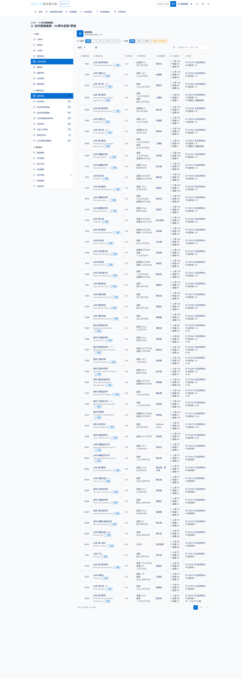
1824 (87, 317)
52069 (191, 325)
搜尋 (173, 4)
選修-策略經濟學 (100, 391)
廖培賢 (159, 231)
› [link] (206, 71)
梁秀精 (159, 155)
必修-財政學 (98, 240)
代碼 (132, 41)
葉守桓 (159, 555)
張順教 (159, 512)
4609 (86, 533)
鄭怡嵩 (159, 274)
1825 (87, 328)
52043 (191, 347)
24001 (191, 575)
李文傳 (159, 242)
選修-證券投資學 (100, 368)
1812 (87, 188)
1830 (86, 382)
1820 (87, 274)
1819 (87, 263)
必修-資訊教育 (99, 95)
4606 (86, 501)
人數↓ (139, 41)
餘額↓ (147, 41)
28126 (191, 478)
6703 (87, 576)
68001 (191, 543)
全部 (88, 41)
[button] (87, 12)
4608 (86, 523)
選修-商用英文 (99, 424)
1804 (86, 97)
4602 (86, 458)
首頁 (34, 23)
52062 (191, 446)
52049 (191, 62)
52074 (191, 402)
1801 (87, 64)
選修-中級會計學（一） (103, 401)
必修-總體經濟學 (100, 165)
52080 (191, 283)
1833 (86, 415)
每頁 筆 (87, 47)
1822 (87, 295)
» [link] (207, 607)
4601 (87, 447)
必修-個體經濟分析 (101, 444)
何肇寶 (159, 74)
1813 (87, 198)
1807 (87, 131)
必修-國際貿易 (99, 283)
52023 (191, 154)
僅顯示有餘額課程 (159, 41)
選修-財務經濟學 (100, 500)
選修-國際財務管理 (101, 379)
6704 (87, 587)
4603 (86, 469)
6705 (87, 598)
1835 (86, 436)
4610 (87, 544)
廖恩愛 (159, 252)
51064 (191, 435)
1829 (87, 371)
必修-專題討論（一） (102, 478)
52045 (191, 336)
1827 (87, 350)
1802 (87, 74)
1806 (87, 120)
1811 (87, 177)
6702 (87, 566)
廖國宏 (159, 501)
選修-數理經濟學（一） (103, 347)
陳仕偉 (159, 109)
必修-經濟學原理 (100, 62)
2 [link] (201, 607)
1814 (87, 209)
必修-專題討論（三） (102, 532)
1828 (87, 360)
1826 (87, 339)
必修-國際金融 (99, 294)
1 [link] (195, 607)
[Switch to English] (197, 4)
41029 (191, 358)
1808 (86, 143)
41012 (191, 413)
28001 (191, 95)
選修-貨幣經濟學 (100, 489)
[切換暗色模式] (208, 4)
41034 (191, 379)
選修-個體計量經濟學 (102, 521)
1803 (86, 85)
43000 (191, 84)
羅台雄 (159, 467)
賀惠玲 (159, 188)
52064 (191, 186)
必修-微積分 (98, 575)
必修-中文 (97, 553)
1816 (87, 231)
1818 (87, 252)
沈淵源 (159, 576)
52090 (191, 489)
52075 (191, 390)
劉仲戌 (159, 64)
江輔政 (159, 97)
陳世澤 (159, 598)
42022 (191, 294)
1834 (86, 425)
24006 (191, 73)
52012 (191, 165)
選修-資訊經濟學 (100, 510)
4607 (86, 512)
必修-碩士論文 (99, 543)
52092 (191, 510)
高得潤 (159, 436)
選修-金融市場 (99, 359)
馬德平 (159, 209)
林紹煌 (159, 415)
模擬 (117, 65)
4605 (86, 490)
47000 (191, 176)
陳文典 (159, 523)
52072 (191, 424)
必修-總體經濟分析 (101, 455)
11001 (190, 553)
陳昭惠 (159, 317)
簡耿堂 (159, 177)
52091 (191, 500)
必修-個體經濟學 (100, 154)
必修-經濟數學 (99, 186)
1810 (87, 166)
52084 (191, 368)
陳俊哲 (159, 263)
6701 (87, 555)
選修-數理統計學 (100, 325)
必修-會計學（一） (101, 84)
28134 (191, 532)
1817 (87, 242)
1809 (87, 155)
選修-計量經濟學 (100, 337)
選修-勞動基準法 (100, 435)
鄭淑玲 (159, 85)
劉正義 (159, 166)
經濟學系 (201, 62)
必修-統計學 (98, 176)
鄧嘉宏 (159, 306)
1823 (87, 306)
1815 (87, 220)
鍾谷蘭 (159, 393)
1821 (87, 285)
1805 (86, 109)
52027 (191, 251)
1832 (87, 404)
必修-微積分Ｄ (99, 73)
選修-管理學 (98, 412)
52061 (191, 456)
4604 (86, 479)
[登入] (191, 4)
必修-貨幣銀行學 (100, 251)
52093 (191, 521)
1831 (87, 393)
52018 (191, 240)
